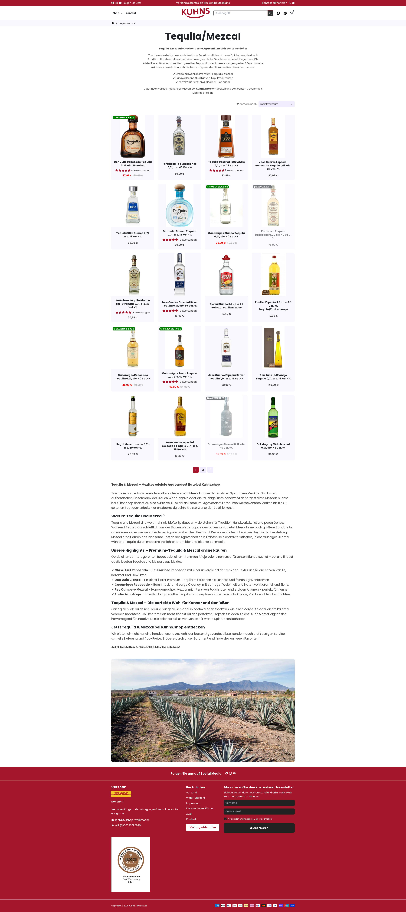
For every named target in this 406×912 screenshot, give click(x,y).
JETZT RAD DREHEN (241, 468)
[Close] (256, 417)
